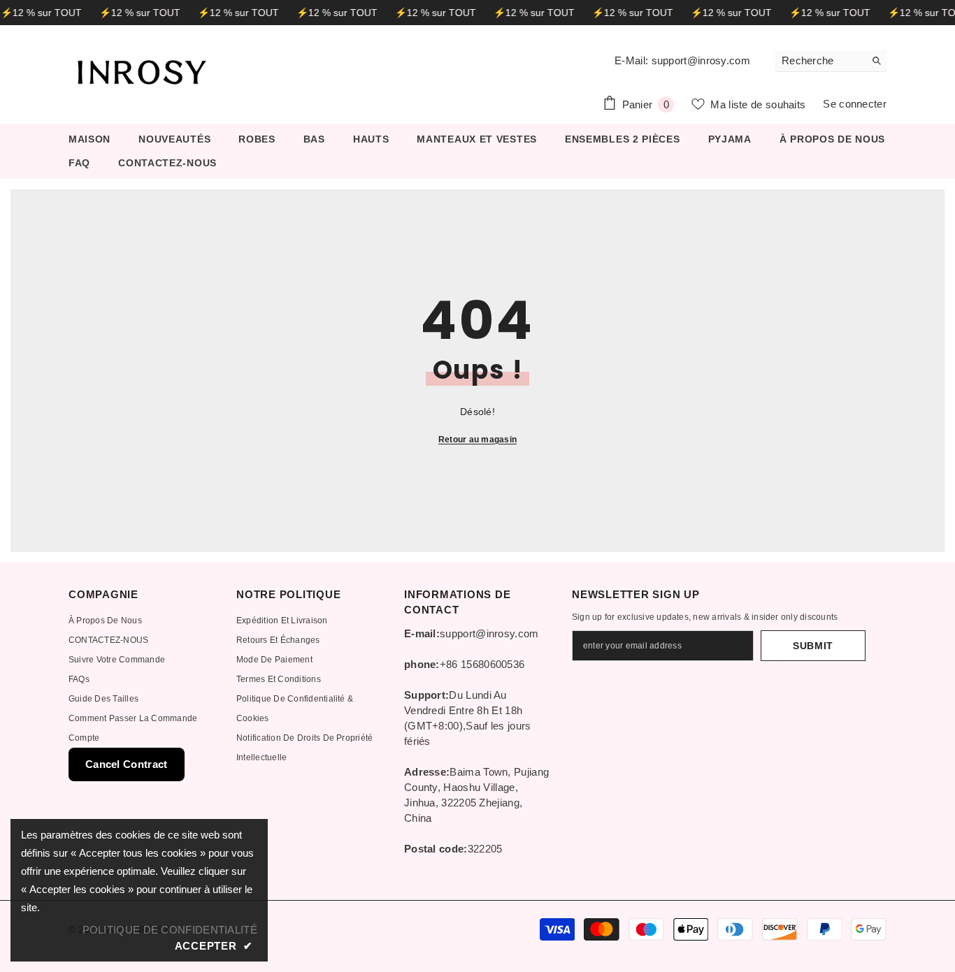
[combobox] (820, 60)
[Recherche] (830, 61)
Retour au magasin (477, 439)
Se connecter (854, 104)
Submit (813, 645)
